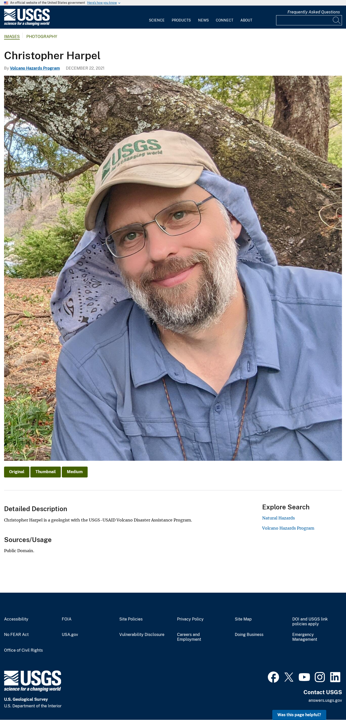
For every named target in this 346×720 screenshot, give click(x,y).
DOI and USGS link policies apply (310, 621)
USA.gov (70, 634)
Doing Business (249, 634)
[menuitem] (156, 17)
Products (181, 20)
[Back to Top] (327, 701)
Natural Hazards (278, 518)
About (246, 20)
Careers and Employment (189, 637)
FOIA (66, 619)
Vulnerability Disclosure (141, 634)
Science (157, 20)
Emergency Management (304, 637)
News (203, 20)
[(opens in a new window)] (273, 676)
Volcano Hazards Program (35, 68)
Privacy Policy (190, 619)
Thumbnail (45, 471)
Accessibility (16, 619)
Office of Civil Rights (23, 650)
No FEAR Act (16, 634)
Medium (75, 471)
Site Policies (131, 619)
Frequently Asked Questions (313, 12)
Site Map (243, 619)
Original (16, 471)
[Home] (27, 24)
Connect (224, 20)
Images (12, 36)
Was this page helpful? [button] (299, 714)
